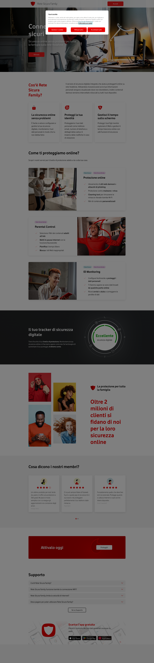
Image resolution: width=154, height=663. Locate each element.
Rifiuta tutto (78, 30)
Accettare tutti (96, 30)
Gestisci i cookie (57, 30)
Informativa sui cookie (85, 23)
